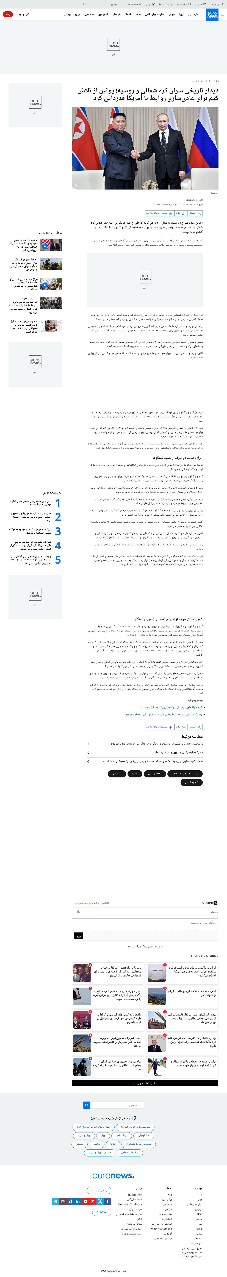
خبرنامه (103, 1212)
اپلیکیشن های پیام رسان (161, 1224)
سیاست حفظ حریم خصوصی (129, 1214)
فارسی (217, 4)
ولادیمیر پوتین (155, 774)
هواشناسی (167, 1204)
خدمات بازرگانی (134, 1199)
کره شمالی (117, 774)
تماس (139, 1219)
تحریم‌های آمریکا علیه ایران (138, 1144)
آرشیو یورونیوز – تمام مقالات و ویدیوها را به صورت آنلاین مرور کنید (191, 1252)
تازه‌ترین (193, 14)
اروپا (181, 14)
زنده (8, 14)
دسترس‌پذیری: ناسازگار (131, 1229)
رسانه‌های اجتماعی (130, 1153)
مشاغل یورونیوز (134, 1224)
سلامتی (89, 14)
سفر (138, 14)
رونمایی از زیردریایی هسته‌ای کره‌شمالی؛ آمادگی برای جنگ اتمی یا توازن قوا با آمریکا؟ (157, 744)
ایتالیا (113, 1144)
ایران (103, 1136)
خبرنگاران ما (196, 1243)
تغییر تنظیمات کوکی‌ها (131, 1234)
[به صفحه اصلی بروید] (212, 15)
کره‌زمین (103, 14)
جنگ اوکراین (144, 1136)
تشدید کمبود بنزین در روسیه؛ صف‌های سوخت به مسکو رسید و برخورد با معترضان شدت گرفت (153, 761)
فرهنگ (116, 14)
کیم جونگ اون (191, 782)
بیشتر (139, 1189)
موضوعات (197, 1189)
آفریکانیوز (167, 1234)
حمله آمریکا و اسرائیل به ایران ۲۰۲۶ (93, 1127)
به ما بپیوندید (165, 1214)
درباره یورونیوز (135, 1195)
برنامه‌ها (198, 1239)
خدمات (168, 1189)
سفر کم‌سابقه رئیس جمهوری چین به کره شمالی (178, 753)
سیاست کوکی (135, 1209)
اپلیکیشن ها (167, 1219)
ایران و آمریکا (83, 1136)
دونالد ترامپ (122, 1136)
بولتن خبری (167, 1199)
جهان (172, 14)
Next (128, 14)
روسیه (194, 81)
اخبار (210, 81)
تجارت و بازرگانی (154, 14)
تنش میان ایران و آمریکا (99, 1153)
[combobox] (102, 4)
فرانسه (96, 1144)
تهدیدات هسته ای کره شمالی (185, 774)
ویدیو (78, 14)
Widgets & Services (161, 1229)
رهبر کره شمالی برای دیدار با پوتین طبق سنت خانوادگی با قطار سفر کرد (164, 714)
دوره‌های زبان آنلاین (163, 1239)
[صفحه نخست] (217, 81)
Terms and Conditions (130, 1204)
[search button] (84, 4)
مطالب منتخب (50, 233)
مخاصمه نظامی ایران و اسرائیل (135, 1127)
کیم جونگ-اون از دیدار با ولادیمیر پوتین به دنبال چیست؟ (171, 707)
